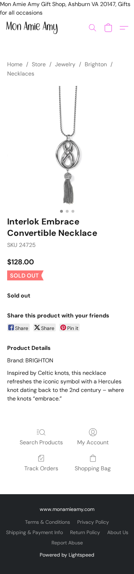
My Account (93, 442)
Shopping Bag (93, 468)
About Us (117, 532)
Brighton (96, 64)
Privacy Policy (93, 522)
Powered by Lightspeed (67, 555)
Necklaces (20, 73)
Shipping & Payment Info (34, 532)
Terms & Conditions (47, 522)
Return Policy (85, 532)
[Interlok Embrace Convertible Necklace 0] (67, 145)
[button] (33, 27)
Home (15, 64)
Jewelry (65, 64)
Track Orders (41, 468)
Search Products (41, 442)
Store (39, 64)
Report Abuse (67, 542)
